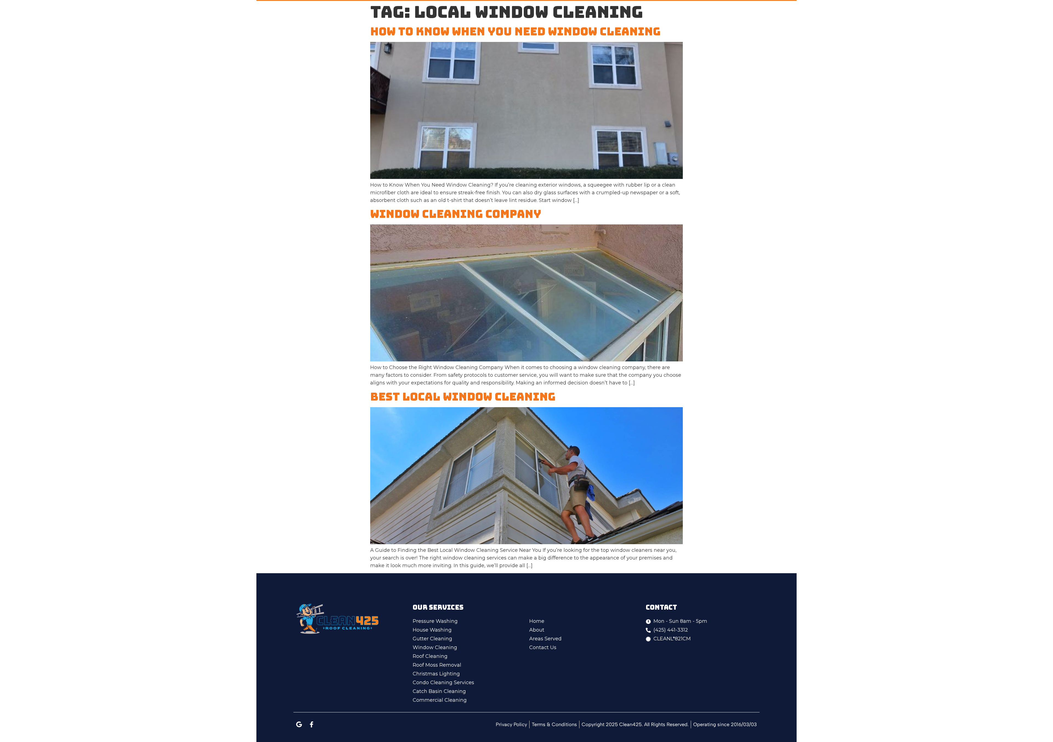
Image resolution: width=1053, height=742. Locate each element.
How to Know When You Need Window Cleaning (515, 31)
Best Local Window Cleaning (463, 396)
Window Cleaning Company (455, 214)
